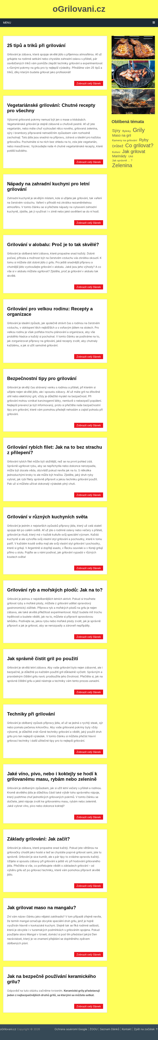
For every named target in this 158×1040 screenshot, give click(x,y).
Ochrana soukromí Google (71, 1029)
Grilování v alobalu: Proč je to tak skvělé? (53, 244)
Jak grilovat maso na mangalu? (41, 907)
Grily (139, 130)
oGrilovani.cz (79, 9)
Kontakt (126, 1029)
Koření (116, 152)
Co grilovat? (139, 145)
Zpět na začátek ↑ (146, 1029)
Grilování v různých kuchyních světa (47, 516)
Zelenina (122, 165)
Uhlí (130, 156)
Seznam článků (109, 1029)
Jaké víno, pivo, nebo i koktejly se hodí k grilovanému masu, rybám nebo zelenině (52, 776)
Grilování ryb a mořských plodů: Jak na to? (55, 589)
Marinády (119, 156)
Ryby (144, 140)
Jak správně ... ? (122, 160)
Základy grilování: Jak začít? (38, 838)
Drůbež (117, 146)
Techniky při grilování (31, 713)
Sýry (116, 130)
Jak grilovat (133, 151)
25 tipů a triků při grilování (36, 45)
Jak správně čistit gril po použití (42, 658)
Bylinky (126, 131)
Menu (7, 22)
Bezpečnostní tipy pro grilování (41, 378)
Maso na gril (121, 135)
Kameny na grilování (124, 140)
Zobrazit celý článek (88, 83)
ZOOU (93, 1029)
